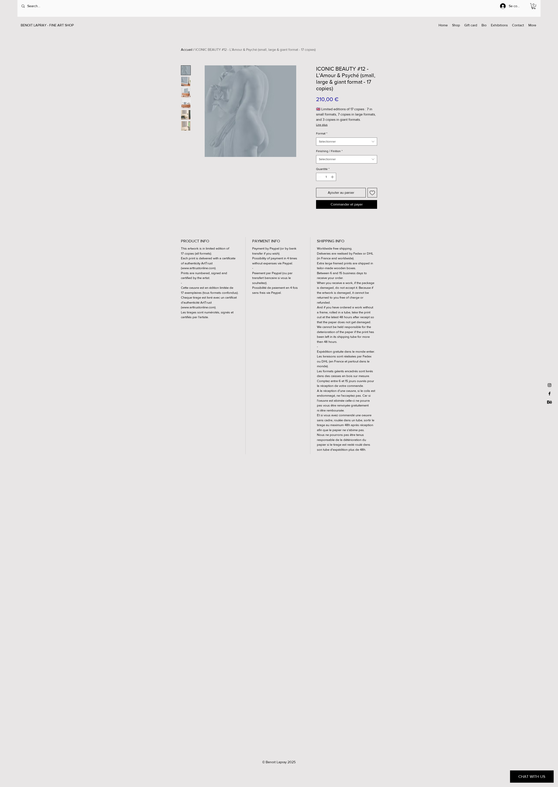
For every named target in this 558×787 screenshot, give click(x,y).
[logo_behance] (549, 402)
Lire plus (322, 124)
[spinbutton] (326, 177)
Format (321, 133)
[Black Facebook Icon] (549, 393)
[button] (533, 6)
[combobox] (346, 142)
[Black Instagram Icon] (549, 385)
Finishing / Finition (329, 151)
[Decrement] (319, 177)
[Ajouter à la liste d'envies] (372, 192)
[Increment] (332, 177)
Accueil (186, 49)
